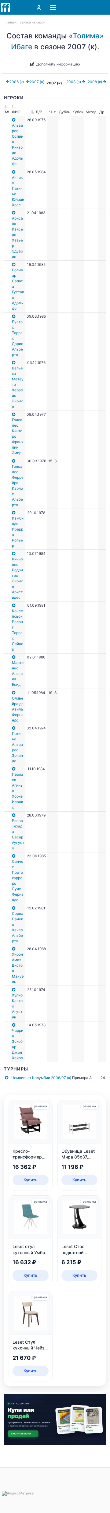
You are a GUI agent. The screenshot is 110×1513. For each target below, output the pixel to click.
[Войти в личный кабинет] (39, 7)
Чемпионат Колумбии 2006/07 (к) (41, 1077)
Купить (31, 1179)
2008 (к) (95, 81)
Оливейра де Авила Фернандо (18, 709)
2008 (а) (74, 81)
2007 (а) (37, 81)
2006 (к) (16, 81)
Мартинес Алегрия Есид (18, 673)
